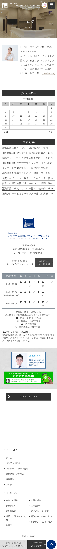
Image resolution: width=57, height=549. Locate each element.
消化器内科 (11, 505)
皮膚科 (9, 524)
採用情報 (10, 479)
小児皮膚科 (36, 500)
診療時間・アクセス (15, 473)
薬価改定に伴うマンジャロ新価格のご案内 (25, 148)
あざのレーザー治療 (40, 511)
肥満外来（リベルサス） (42, 516)
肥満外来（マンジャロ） (42, 521)
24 (13, 123)
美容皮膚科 (36, 505)
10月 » (51, 132)
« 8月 (5, 132)
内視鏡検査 (11, 511)
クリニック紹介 (13, 463)
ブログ (9, 484)
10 (13, 115)
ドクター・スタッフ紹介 (17, 468)
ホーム (9, 457)
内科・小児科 (12, 500)
